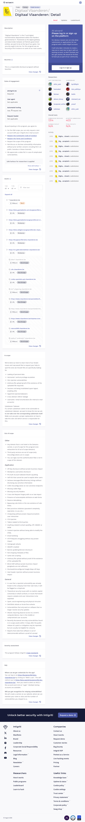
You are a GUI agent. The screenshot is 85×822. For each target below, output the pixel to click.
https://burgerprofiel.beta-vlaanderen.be (23, 240)
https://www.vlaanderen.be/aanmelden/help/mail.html (26, 299)
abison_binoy (58, 99)
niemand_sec (76, 99)
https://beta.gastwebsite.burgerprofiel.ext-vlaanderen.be (25, 220)
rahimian (57, 109)
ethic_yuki (57, 84)
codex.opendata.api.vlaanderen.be (23, 279)
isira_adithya (75, 89)
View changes (33, 72)
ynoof (73, 104)
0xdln (73, 94)
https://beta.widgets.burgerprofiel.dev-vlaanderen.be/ (25, 230)
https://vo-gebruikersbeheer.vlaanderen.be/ (24, 250)
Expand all (8, 194)
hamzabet (57, 89)
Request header (13, 116)
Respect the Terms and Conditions (19, 139)
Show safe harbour (33, 166)
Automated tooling (14, 107)
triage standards (32, 653)
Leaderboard (75, 20)
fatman (56, 94)
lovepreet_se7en (59, 104)
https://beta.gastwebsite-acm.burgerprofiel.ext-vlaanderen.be (25, 210)
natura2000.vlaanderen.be (20, 328)
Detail (55, 20)
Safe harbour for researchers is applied (20, 161)
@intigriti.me (12, 91)
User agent (11, 99)
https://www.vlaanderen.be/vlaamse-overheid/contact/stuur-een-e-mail (26, 319)
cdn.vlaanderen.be (17, 269)
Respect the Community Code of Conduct (22, 136)
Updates (64, 20)
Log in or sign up (66, 68)
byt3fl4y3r (75, 84)
